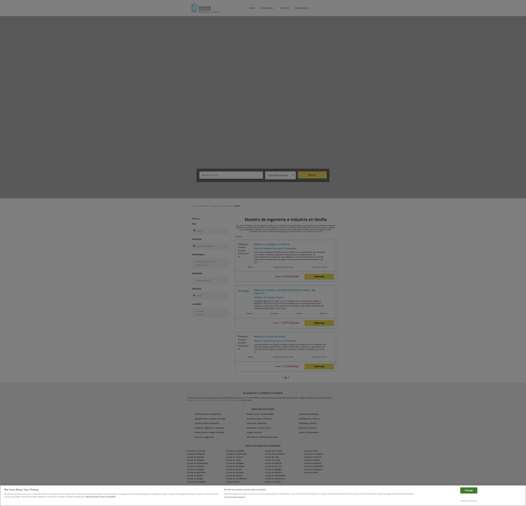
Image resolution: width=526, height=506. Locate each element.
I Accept (469, 490)
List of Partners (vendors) (234, 497)
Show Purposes (469, 500)
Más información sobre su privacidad (100, 496)
